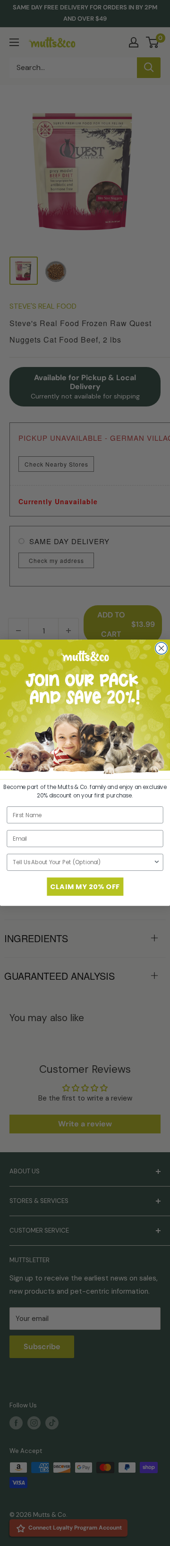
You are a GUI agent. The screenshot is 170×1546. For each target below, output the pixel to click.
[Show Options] (156, 862)
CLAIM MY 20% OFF (85, 886)
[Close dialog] (161, 648)
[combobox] (83, 862)
